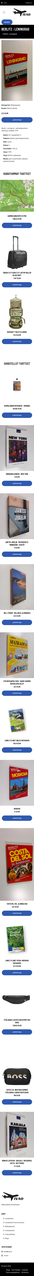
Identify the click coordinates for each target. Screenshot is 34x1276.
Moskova (17, 808)
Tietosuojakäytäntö (13, 1272)
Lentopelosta (9, 1230)
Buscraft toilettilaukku (17, 332)
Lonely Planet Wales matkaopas (17, 740)
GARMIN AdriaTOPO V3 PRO (17, 216)
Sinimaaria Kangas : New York (17, 474)
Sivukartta (24, 1272)
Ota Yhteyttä (15, 1270)
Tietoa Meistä (10, 1234)
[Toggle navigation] (4, 12)
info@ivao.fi (29, 3)
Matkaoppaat (15, 105)
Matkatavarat (10, 1226)
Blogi (7, 1238)
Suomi (5, 3)
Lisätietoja (17, 120)
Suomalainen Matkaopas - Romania (17, 406)
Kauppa (7, 22)
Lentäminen (9, 1218)
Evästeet (25, 1270)
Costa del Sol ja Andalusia (17, 904)
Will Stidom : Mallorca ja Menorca (17, 613)
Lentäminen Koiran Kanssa (14, 1222)
